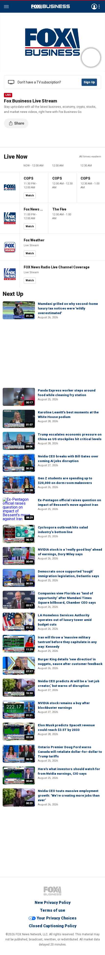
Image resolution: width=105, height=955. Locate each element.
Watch (30, 195)
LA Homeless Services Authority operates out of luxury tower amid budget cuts (65, 619)
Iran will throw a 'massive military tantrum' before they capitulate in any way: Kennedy (67, 642)
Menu (6, 6)
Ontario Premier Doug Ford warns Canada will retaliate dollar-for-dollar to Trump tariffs (70, 751)
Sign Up (89, 82)
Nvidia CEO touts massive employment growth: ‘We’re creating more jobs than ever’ (69, 795)
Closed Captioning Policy (52, 926)
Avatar (94, 6)
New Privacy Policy (53, 902)
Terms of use (52, 910)
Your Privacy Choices (56, 918)
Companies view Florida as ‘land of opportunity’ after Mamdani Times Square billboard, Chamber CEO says (67, 597)
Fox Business (50, 7)
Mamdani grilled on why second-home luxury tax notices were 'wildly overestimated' (68, 308)
